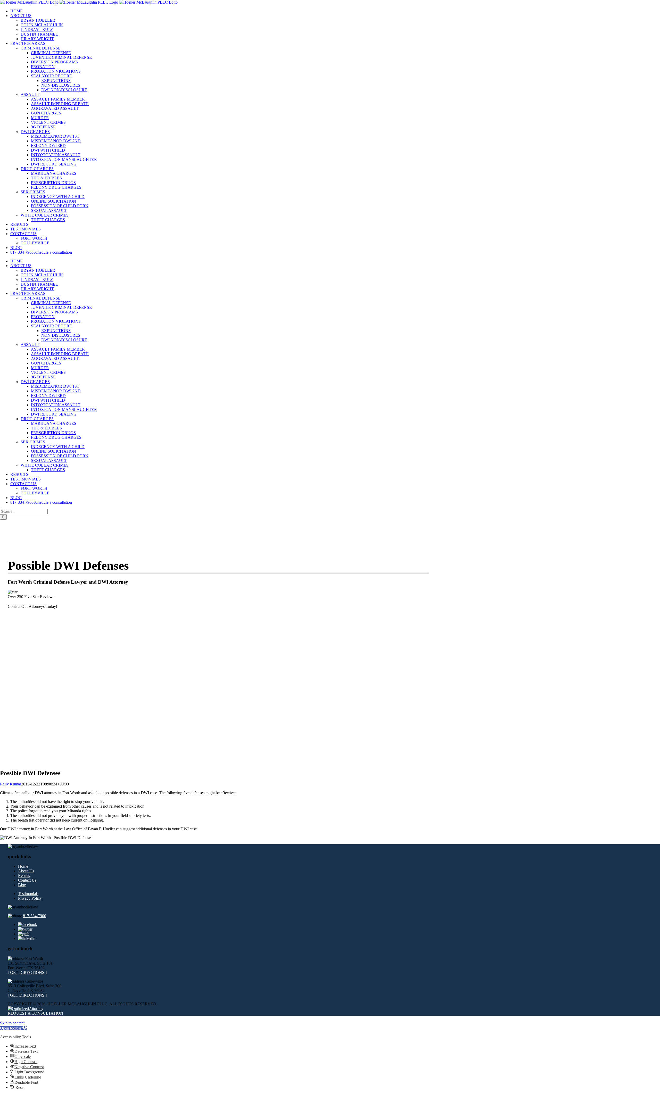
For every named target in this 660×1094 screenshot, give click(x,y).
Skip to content (12, 1023)
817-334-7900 (34, 916)
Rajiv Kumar (10, 784)
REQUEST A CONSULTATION (35, 1013)
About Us (26, 871)
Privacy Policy (30, 898)
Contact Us (27, 880)
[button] (13, 1028)
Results (24, 875)
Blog (22, 885)
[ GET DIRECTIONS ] (27, 972)
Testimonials (28, 893)
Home (23, 866)
